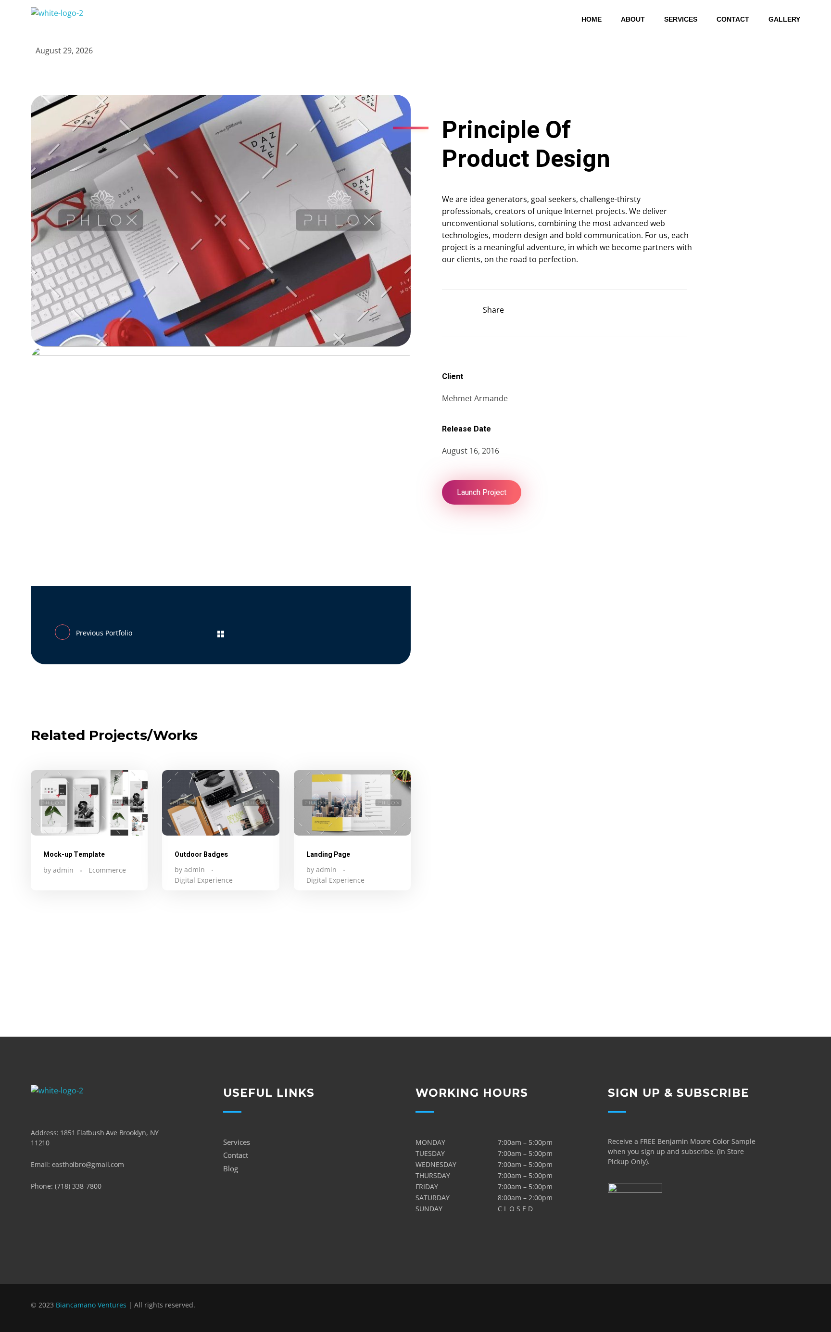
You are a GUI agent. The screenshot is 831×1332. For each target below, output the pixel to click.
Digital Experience (204, 880)
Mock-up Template (74, 855)
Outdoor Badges (201, 855)
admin (64, 870)
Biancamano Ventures (91, 1304)
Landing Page (328, 855)
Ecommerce (107, 870)
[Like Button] (449, 308)
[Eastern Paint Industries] (65, 20)
